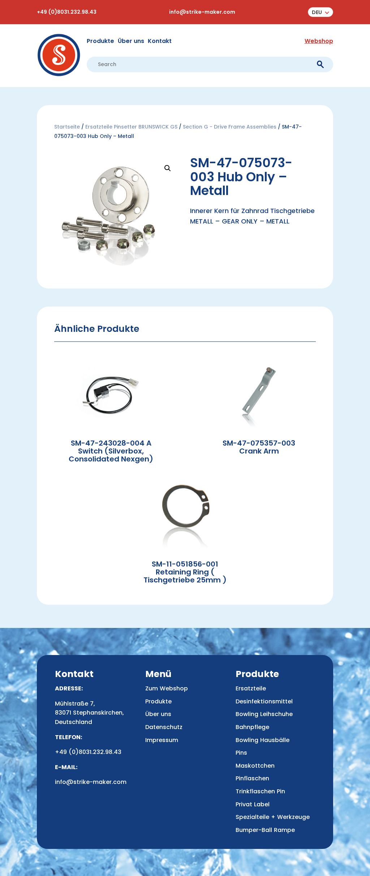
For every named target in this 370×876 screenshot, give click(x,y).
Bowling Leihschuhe (264, 714)
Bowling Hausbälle (262, 740)
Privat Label (253, 804)
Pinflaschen (252, 778)
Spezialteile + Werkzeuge (273, 817)
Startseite (67, 126)
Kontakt (160, 41)
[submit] (320, 64)
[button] (320, 12)
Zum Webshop (166, 688)
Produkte (100, 41)
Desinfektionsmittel (264, 701)
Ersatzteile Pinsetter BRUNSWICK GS (131, 126)
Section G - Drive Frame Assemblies (229, 126)
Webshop (319, 41)
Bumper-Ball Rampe (265, 830)
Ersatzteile (251, 688)
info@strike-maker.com (202, 12)
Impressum (161, 740)
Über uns (131, 41)
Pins (241, 753)
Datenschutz (163, 727)
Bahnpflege (252, 727)
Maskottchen (255, 766)
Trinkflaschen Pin (260, 791)
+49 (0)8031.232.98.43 (66, 12)
